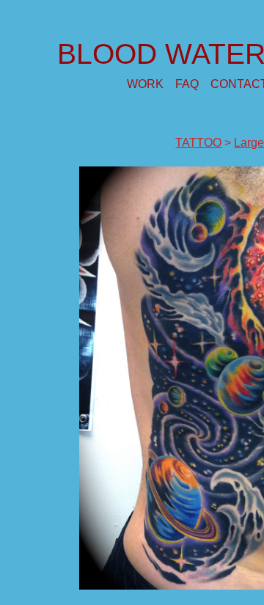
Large (249, 142)
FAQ (187, 84)
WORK (145, 84)
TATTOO (198, 142)
